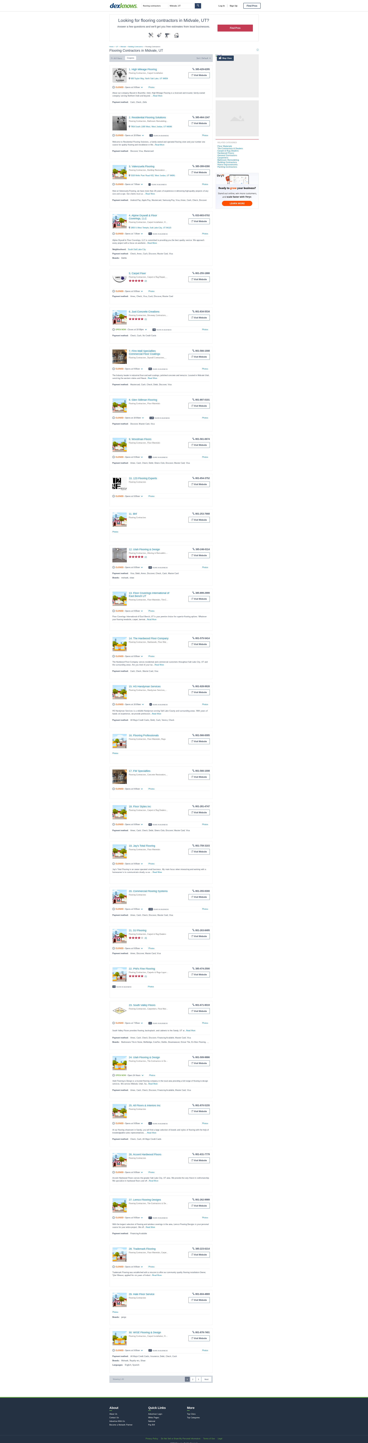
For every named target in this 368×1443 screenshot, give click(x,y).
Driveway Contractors (156, 315)
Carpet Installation (155, 73)
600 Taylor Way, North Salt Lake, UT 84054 (149, 78)
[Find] (198, 5)
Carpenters (152, 1009)
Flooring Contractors (137, 73)
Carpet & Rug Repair (156, 277)
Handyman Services (156, 690)
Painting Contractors (227, 167)
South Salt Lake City (137, 249)
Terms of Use (209, 1439)
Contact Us (114, 1418)
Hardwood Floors (225, 153)
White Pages (153, 1418)
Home (111, 47)
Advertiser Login (155, 1414)
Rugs (163, 739)
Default (205, 58)
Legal (220, 1439)
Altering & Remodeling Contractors (162, 553)
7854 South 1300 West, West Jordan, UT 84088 (151, 127)
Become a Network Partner (121, 1425)
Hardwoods (152, 642)
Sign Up (233, 6)
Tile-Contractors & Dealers (158, 1061)
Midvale (123, 47)
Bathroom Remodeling (156, 121)
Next (206, 1379)
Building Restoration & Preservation (162, 170)
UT (117, 47)
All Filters (118, 58)
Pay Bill (151, 1425)
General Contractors (227, 155)
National (151, 1421)
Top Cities (191, 1414)
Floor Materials (153, 403)
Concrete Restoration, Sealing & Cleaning (165, 775)
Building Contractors (135, 47)
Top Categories (193, 1418)
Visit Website (200, 75)
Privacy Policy (152, 1439)
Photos (151, 87)
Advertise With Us (117, 1421)
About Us (113, 1414)
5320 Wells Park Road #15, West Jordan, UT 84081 (153, 175)
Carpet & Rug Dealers (156, 810)
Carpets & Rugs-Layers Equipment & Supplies (167, 972)
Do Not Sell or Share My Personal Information (180, 1439)
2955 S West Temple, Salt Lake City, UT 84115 (151, 228)
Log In (221, 6)
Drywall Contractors (155, 358)
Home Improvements (227, 164)
